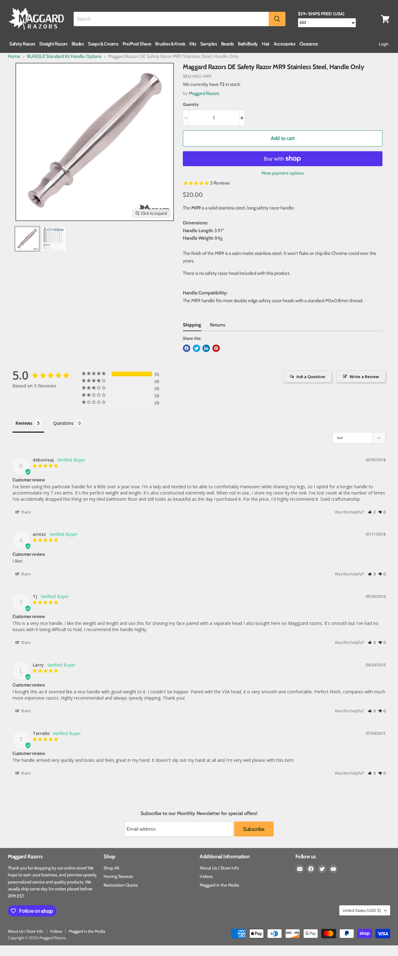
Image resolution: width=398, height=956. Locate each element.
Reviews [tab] (24, 423)
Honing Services (118, 876)
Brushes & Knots (170, 44)
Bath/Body (248, 44)
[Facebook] (311, 869)
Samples (208, 44)
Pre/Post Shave (137, 44)
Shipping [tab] (192, 325)
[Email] (299, 869)
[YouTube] (333, 869)
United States (362, 910)
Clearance (308, 44)
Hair (266, 44)
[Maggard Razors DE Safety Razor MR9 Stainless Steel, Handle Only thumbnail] (27, 239)
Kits (192, 44)
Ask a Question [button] (310, 376)
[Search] (277, 19)
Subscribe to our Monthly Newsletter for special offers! (199, 813)
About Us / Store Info (219, 868)
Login (384, 44)
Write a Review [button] (364, 376)
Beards (227, 44)
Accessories (284, 44)
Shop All (111, 868)
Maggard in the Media (219, 885)
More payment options (282, 173)
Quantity (191, 104)
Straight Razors (53, 44)
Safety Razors (22, 44)
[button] (371, 512)
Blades (78, 44)
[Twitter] (322, 869)
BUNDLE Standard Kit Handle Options (64, 56)
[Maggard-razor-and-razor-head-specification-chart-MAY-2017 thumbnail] (53, 239)
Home (14, 56)
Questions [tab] (63, 423)
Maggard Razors (204, 93)
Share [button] (25, 512)
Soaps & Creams (103, 44)
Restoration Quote (121, 885)
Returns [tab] (217, 325)
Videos (206, 876)
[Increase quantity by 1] (242, 118)
